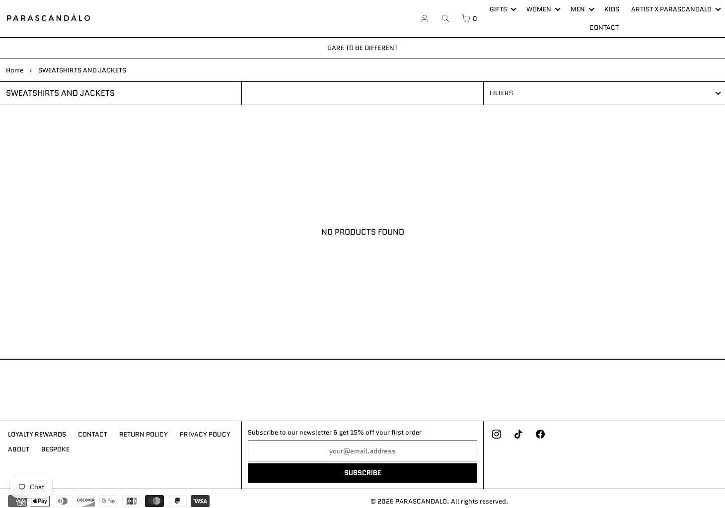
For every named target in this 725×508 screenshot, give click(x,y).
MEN (578, 9)
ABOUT (18, 449)
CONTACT (604, 27)
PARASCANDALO (421, 501)
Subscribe (362, 473)
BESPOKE (55, 449)
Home (14, 70)
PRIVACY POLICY (205, 434)
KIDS (611, 9)
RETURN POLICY (143, 434)
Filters (501, 93)
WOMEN (538, 9)
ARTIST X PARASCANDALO (671, 9)
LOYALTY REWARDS (37, 434)
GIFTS (498, 9)
